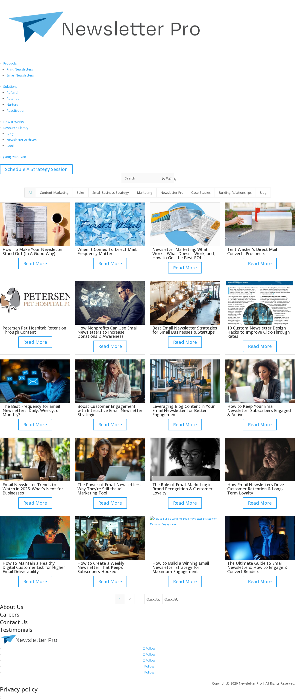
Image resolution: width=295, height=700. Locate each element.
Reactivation (15, 110)
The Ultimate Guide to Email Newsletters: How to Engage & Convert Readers (257, 567)
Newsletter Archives (21, 140)
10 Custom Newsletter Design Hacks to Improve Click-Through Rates (258, 332)
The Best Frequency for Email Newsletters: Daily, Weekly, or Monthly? (31, 410)
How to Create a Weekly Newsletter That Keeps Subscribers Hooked (100, 567)
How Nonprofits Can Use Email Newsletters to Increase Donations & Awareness (107, 332)
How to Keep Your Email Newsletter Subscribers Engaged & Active (259, 410)
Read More (35, 263)
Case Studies (201, 192)
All (30, 192)
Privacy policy (19, 689)
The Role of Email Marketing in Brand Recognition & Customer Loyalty (182, 489)
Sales (81, 192)
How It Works (13, 122)
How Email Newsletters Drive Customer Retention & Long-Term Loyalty (255, 489)
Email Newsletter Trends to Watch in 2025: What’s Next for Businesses (33, 489)
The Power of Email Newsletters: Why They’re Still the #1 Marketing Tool (109, 489)
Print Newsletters (19, 69)
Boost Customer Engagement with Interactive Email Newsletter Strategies (109, 410)
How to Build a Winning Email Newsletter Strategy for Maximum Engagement (180, 567)
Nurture (12, 104)
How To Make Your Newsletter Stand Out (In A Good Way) (33, 251)
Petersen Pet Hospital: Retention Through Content (34, 330)
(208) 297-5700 (14, 157)
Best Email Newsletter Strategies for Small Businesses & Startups (184, 330)
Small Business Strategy (110, 192)
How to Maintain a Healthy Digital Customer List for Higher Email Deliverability (34, 567)
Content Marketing (54, 192)
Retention (13, 98)
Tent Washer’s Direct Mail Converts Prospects (252, 251)
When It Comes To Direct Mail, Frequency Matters (107, 251)
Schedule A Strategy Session (36, 169)
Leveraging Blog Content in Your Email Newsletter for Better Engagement (183, 410)
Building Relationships (235, 192)
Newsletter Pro (171, 192)
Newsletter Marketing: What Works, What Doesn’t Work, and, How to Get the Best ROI (183, 253)
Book (10, 146)
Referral (12, 92)
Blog (10, 134)
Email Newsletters (20, 75)
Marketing (144, 192)
